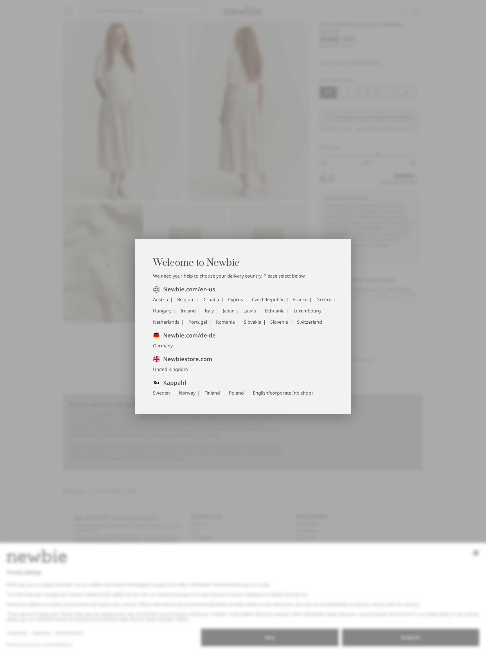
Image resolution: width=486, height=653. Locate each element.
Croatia (211, 299)
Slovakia (252, 322)
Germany (163, 346)
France (300, 299)
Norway (187, 393)
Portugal (197, 322)
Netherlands (166, 322)
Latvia (250, 311)
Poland (236, 393)
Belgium (186, 299)
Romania (225, 322)
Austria (160, 299)
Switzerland (309, 322)
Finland (212, 393)
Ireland (188, 311)
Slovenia (279, 322)
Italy (209, 311)
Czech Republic (268, 299)
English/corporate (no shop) (283, 393)
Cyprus (235, 299)
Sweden (161, 393)
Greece (324, 299)
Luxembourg (307, 311)
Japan (229, 311)
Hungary (162, 311)
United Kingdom (170, 369)
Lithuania (275, 311)
